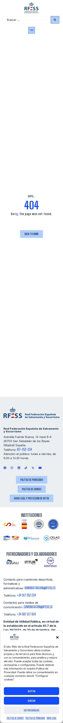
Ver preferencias (31, 710)
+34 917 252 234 (26, 595)
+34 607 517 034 (26, 614)
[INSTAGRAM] (12, 468)
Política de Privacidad (35, 718)
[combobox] (27, 19)
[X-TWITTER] (33, 468)
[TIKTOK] (26, 468)
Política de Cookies (15, 718)
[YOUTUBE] (40, 468)
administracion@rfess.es (39, 588)
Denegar (31, 700)
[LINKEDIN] (19, 468)
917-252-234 (24, 449)
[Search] (55, 19)
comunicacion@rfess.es (38, 607)
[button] (57, 637)
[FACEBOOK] (5, 468)
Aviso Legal (52, 718)
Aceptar (31, 691)
